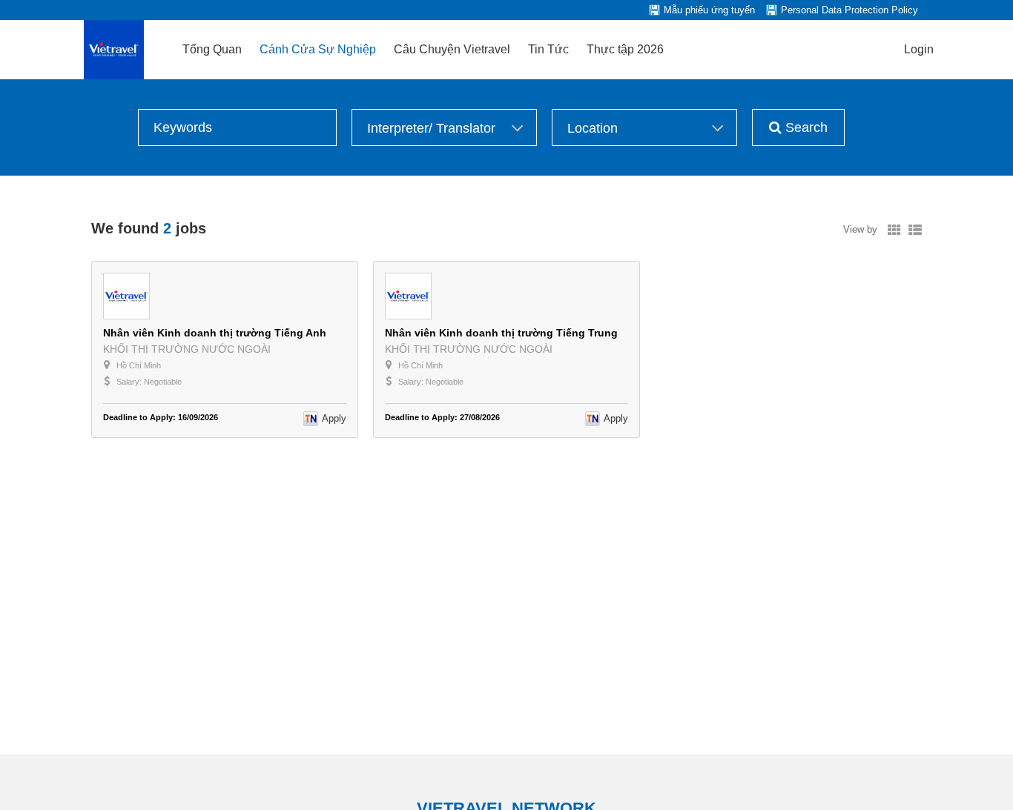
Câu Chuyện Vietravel (452, 49)
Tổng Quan (212, 49)
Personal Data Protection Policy (849, 10)
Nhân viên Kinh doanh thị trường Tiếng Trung (501, 333)
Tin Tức (548, 49)
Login (919, 49)
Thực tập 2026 (625, 49)
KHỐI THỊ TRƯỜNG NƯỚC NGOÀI (187, 349)
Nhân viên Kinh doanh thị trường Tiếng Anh (214, 333)
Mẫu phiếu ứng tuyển (709, 10)
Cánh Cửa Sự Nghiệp (318, 49)
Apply (334, 418)
